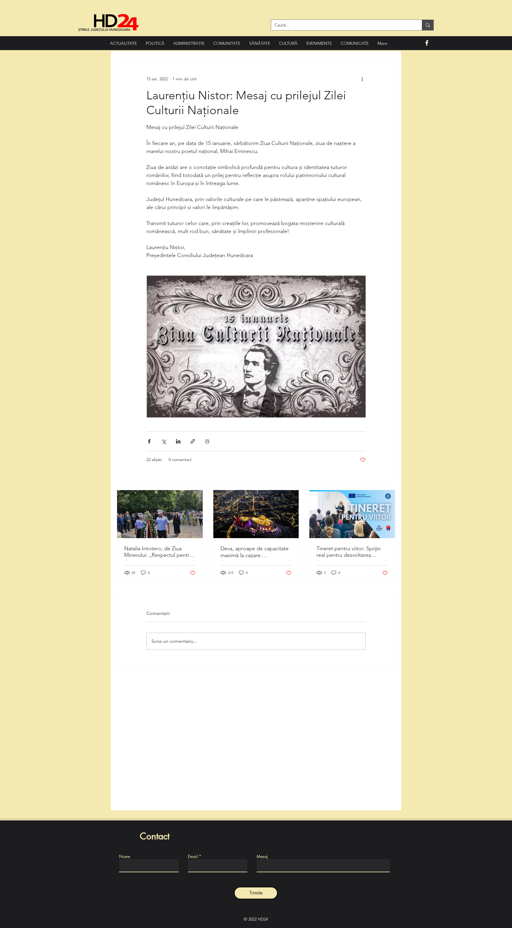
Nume (124, 856)
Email (193, 856)
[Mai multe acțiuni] (362, 78)
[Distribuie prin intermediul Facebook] (149, 441)
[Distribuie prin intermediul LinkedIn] (178, 441)
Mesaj (262, 856)
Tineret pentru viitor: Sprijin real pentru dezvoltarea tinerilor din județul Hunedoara (348, 551)
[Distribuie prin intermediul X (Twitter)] (164, 441)
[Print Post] (207, 441)
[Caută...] (427, 25)
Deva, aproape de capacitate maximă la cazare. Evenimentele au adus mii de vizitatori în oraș (254, 552)
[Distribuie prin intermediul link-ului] (193, 441)
